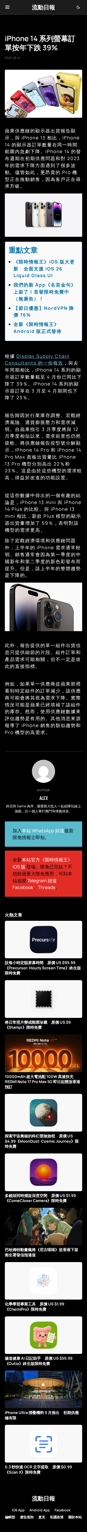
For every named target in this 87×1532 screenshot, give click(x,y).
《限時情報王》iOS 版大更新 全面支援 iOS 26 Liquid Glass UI (44, 269)
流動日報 (43, 7)
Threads (46, 887)
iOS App (18, 1510)
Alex (43, 798)
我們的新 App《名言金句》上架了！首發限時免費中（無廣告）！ (45, 292)
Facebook (23, 887)
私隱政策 (57, 1517)
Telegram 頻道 (42, 881)
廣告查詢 (27, 1517)
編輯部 (10, 1517)
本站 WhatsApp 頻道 (43, 831)
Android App (39, 1510)
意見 (41, 1517)
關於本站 (75, 1517)
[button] (7, 7)
